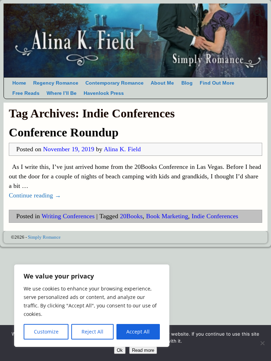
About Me (162, 83)
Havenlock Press (104, 93)
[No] (262, 343)
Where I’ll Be (62, 93)
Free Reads (26, 93)
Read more (143, 350)
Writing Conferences (68, 216)
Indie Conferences (215, 216)
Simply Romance (44, 237)
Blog (187, 83)
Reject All (92, 331)
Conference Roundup (64, 132)
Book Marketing (167, 216)
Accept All (138, 331)
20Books (131, 216)
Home (19, 83)
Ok (120, 350)
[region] (91, 305)
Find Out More (217, 83)
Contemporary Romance (114, 83)
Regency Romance (55, 83)
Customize (46, 331)
